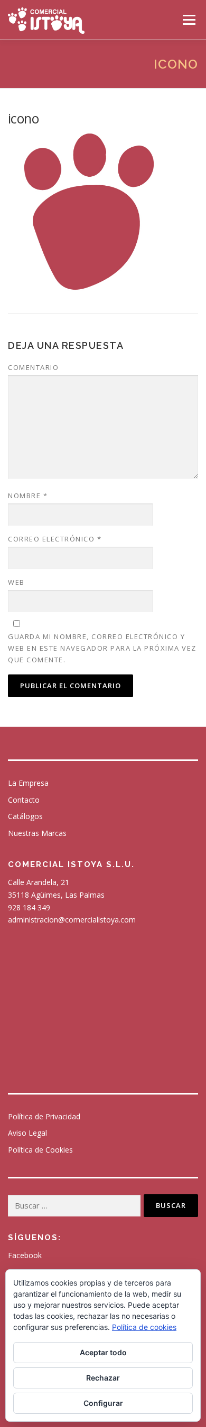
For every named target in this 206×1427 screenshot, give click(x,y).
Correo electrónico (54, 539)
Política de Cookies (40, 1150)
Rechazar (103, 1377)
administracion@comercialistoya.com (72, 920)
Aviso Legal (27, 1133)
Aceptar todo (103, 1352)
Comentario (33, 367)
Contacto (24, 800)
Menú (188, 19)
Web (16, 582)
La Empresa (28, 783)
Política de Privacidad (44, 1116)
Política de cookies (144, 1327)
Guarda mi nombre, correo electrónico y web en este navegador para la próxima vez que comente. (102, 648)
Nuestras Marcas (37, 833)
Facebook (25, 1255)
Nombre (28, 495)
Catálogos (25, 816)
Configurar (103, 1403)
